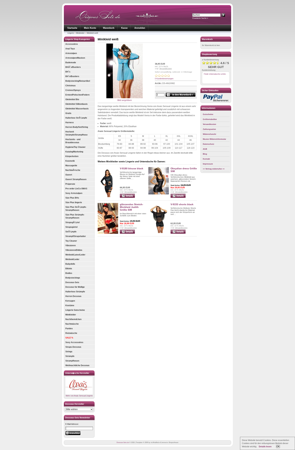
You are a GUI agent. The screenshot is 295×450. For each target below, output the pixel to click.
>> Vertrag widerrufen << (213, 169)
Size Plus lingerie (73, 202)
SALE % (69, 338)
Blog (205, 154)
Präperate (70, 184)
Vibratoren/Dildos (73, 250)
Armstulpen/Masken (75, 58)
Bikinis (68, 268)
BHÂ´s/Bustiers (73, 67)
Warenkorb (108, 28)
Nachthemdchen (73, 319)
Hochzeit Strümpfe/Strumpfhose (76, 133)
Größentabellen (210, 119)
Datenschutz (208, 144)
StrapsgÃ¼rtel (72, 222)
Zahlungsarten (209, 129)
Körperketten (71, 156)
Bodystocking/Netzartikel (77, 81)
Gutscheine (208, 114)
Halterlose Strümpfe (75, 291)
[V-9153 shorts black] (158, 232)
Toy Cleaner (71, 241)
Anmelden (139, 28)
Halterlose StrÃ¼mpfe (76, 118)
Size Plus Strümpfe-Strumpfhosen (75, 216)
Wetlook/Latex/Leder (75, 255)
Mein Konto (90, 28)
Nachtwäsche (72, 324)
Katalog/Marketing (74, 152)
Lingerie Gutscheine (75, 310)
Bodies (68, 273)
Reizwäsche (71, 333)
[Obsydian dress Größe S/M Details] (178, 197)
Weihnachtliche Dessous (77, 365)
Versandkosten (165, 68)
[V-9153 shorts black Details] (178, 233)
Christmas (70, 85)
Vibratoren (70, 245)
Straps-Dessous (73, 347)
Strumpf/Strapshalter (75, 236)
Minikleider (80, 33)
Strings (68, 351)
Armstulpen (71, 53)
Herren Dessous (73, 296)
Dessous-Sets (72, 282)
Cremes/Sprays (73, 90)
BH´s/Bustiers (72, 76)
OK (278, 446)
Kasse (124, 28)
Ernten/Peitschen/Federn (77, 95)
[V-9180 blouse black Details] (127, 197)
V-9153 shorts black (182, 204)
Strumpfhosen (72, 361)
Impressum (208, 164)
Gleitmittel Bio (72, 99)
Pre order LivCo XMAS (76, 188)
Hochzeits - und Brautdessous (72, 141)
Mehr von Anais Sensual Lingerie (79, 396)
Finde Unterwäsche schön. (215, 74)
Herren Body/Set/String (76, 127)
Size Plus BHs (72, 198)
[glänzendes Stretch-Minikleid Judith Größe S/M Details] (127, 233)
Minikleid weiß (92, 33)
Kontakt (206, 159)
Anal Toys (70, 48)
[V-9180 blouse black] (108, 196)
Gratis (68, 113)
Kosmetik (70, 161)
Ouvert (68, 175)
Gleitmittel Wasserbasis (77, 108)
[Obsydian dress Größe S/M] (158, 194)
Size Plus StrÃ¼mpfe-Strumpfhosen (76, 208)
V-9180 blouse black (131, 168)
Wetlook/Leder (72, 259)
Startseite (72, 28)
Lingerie (70, 33)
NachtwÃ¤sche (72, 170)
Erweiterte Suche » (200, 18)
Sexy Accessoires (74, 342)
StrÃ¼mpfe (70, 231)
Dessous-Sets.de (123, 442)
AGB (205, 149)
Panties (69, 328)
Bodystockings (72, 278)
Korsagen (70, 301)
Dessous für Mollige (75, 287)
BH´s (67, 72)
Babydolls (70, 264)
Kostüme (69, 305)
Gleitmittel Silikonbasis (76, 104)
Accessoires (71, 44)
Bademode (70, 62)
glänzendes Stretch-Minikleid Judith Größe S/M (131, 207)
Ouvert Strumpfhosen (75, 179)
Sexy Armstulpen (73, 193)
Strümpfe (69, 356)
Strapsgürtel (71, 227)
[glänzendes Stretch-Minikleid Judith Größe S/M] (108, 233)
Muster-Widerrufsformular (214, 139)
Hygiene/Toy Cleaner (75, 147)
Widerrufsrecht (209, 134)
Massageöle (71, 165)
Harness (69, 122)
